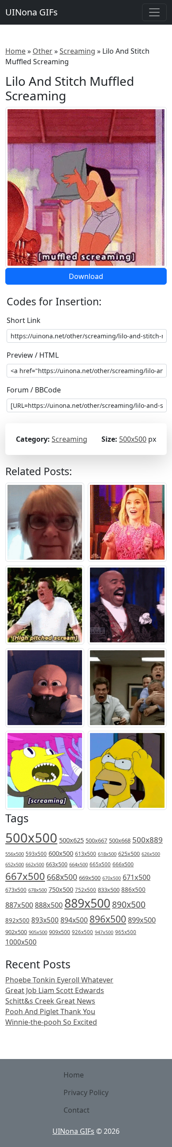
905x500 (38, 932)
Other (42, 51)
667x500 (25, 876)
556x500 (14, 853)
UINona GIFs (31, 12)
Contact (77, 1110)
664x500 (78, 864)
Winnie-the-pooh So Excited (51, 1022)
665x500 (100, 864)
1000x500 (21, 942)
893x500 (45, 920)
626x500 (151, 853)
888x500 (49, 905)
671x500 (136, 877)
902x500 (16, 932)
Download (86, 276)
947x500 (104, 932)
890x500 (129, 904)
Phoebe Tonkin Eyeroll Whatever (59, 980)
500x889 (147, 840)
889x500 (87, 903)
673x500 (15, 890)
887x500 (19, 905)
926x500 (82, 932)
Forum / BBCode (34, 390)
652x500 (14, 864)
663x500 (56, 864)
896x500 (108, 918)
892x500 (17, 920)
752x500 (85, 890)
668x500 (62, 877)
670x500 (111, 878)
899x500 (142, 920)
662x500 (35, 864)
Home (15, 51)
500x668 (120, 840)
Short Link (24, 320)
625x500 (129, 854)
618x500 (107, 853)
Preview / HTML (33, 355)
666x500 (123, 864)
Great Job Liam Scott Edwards (54, 990)
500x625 (71, 840)
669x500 (90, 878)
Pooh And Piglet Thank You (50, 1011)
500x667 (96, 840)
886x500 (133, 889)
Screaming (77, 51)
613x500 (85, 854)
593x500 (36, 853)
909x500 (59, 932)
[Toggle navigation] (154, 12)
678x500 (37, 890)
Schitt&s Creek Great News (50, 1001)
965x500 (125, 932)
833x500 (109, 890)
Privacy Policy (86, 1092)
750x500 (61, 889)
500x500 (132, 439)
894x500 (74, 920)
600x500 (61, 853)
